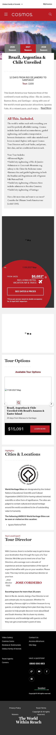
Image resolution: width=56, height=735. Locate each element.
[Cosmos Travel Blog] (31, 671)
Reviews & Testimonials (11, 645)
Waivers (15, 714)
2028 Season (43, 48)
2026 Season (12, 48)
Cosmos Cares (8, 641)
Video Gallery (7, 638)
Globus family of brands (11, 4)
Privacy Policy (15, 708)
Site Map (32, 645)
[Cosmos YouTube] (39, 671)
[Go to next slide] (51, 404)
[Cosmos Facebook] (46, 671)
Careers (5, 662)
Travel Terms (41, 708)
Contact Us (33, 638)
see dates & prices (25, 291)
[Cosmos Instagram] (31, 679)
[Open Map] (28, 267)
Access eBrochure (36, 641)
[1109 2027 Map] (13, 391)
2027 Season (28, 48)
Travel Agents (7, 659)
